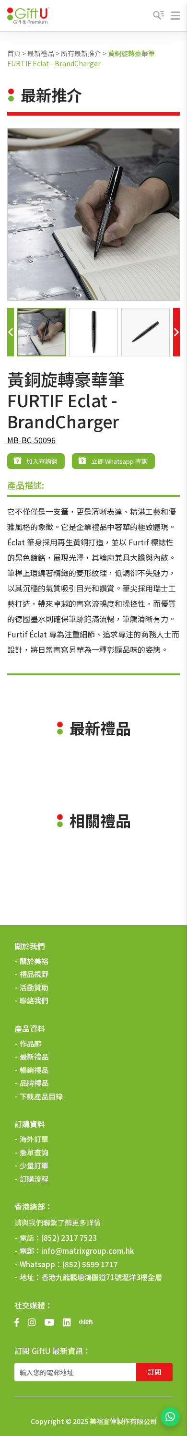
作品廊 (30, 1043)
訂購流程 (34, 1179)
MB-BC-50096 (31, 440)
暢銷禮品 (34, 1070)
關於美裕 (34, 961)
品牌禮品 (34, 1083)
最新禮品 (40, 53)
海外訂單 (34, 1139)
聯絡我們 (34, 1000)
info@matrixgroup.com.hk (87, 1251)
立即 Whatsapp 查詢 (119, 461)
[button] (10, 332)
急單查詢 (34, 1152)
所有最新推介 (81, 53)
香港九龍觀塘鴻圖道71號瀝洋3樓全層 (101, 1277)
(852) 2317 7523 (69, 1238)
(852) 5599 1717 (90, 1264)
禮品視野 (34, 974)
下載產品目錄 (41, 1096)
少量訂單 (34, 1165)
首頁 (14, 53)
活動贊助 (34, 987)
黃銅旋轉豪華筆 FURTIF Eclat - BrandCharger (81, 58)
